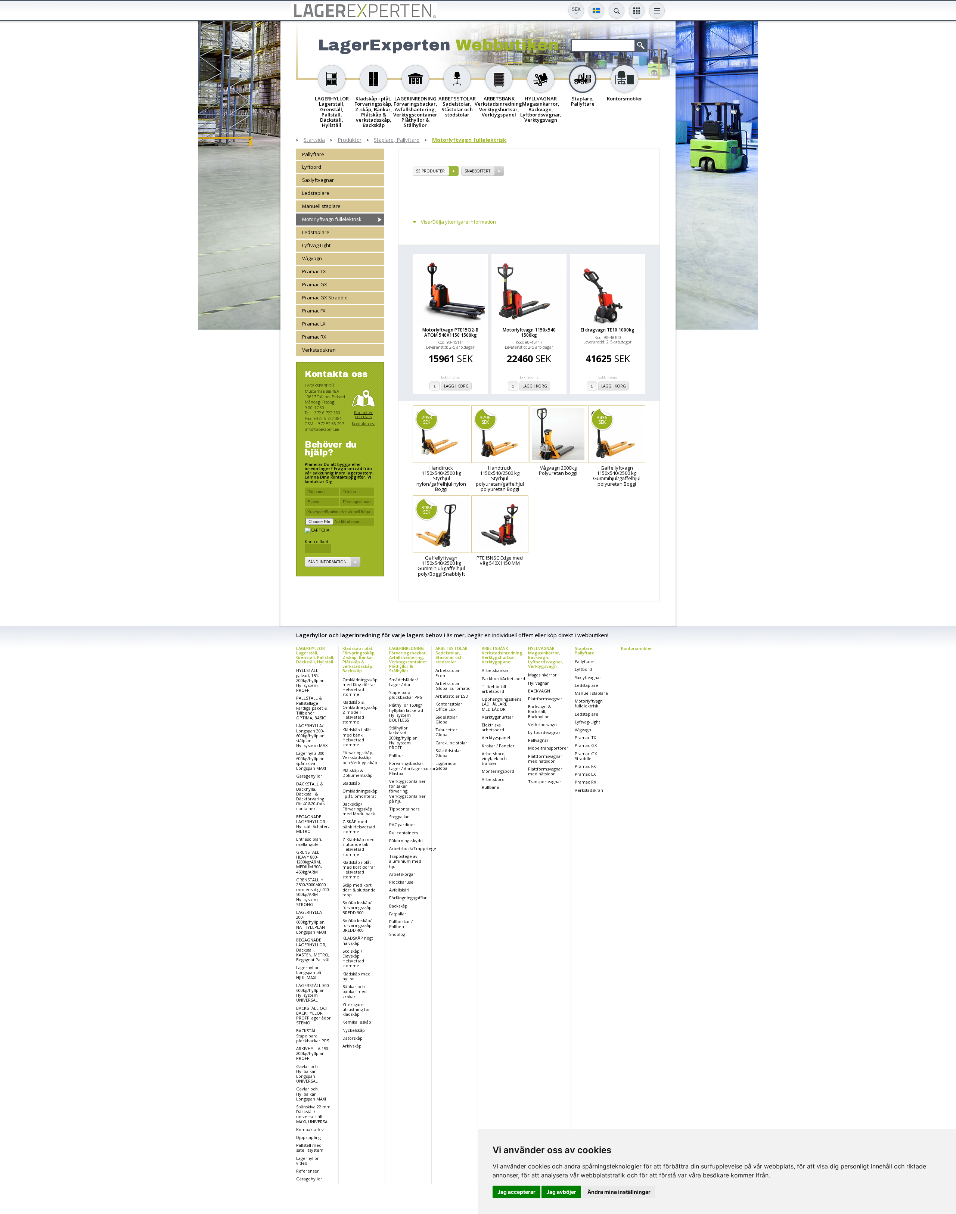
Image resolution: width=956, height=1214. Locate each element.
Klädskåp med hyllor (356, 976)
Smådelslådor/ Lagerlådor (403, 682)
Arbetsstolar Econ (447, 672)
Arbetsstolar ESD (451, 696)
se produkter (430, 171)
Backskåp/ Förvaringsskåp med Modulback (358, 808)
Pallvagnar (538, 740)
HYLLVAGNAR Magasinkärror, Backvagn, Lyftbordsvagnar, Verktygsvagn (546, 657)
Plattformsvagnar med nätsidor (545, 758)
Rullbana (490, 787)
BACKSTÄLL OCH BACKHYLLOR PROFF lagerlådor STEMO (313, 1015)
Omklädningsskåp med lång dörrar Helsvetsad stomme (360, 687)
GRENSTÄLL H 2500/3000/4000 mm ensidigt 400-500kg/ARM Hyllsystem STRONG (313, 892)
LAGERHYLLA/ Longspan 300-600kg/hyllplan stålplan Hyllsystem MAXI (312, 735)
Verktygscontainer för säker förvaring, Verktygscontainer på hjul (407, 791)
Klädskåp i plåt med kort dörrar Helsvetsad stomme (358, 869)
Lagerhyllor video (307, 1160)
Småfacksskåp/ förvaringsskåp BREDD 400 (357, 925)
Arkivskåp (351, 1046)
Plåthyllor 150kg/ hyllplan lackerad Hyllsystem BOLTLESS (406, 712)
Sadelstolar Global (446, 719)
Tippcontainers (404, 809)
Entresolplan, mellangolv (309, 841)
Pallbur (396, 755)
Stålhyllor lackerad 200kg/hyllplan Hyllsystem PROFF (403, 737)
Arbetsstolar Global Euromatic (452, 686)
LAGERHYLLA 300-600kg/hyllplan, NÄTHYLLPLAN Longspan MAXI (311, 922)
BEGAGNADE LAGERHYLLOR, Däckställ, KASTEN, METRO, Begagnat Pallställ (313, 949)
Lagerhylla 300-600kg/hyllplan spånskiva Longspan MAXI (311, 760)
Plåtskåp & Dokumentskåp (357, 773)
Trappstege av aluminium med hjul (405, 861)
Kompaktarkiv (310, 1129)
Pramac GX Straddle (325, 298)
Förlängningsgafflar (408, 897)
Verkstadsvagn (542, 724)
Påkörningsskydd (406, 840)
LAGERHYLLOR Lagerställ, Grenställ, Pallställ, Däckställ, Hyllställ (315, 654)
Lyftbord (311, 167)
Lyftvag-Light (316, 245)
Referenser (307, 1171)
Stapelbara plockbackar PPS (405, 695)
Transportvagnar (544, 781)
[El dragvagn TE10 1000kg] (607, 291)
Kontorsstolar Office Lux (448, 706)
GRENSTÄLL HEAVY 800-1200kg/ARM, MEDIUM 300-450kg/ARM (309, 862)
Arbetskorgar (402, 874)
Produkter (349, 140)
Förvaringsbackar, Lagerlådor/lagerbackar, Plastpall (413, 768)
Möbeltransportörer (548, 748)
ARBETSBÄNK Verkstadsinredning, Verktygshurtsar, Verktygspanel (503, 654)
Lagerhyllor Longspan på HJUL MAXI (308, 972)
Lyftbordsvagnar (544, 732)
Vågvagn (312, 258)
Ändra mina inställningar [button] (619, 1192)
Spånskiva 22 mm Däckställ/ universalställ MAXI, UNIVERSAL (313, 1114)
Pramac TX (314, 271)
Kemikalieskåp (356, 1022)
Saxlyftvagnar (318, 180)
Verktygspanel (496, 737)
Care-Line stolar (451, 742)
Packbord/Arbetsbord (503, 678)
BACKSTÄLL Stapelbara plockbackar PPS (312, 1035)
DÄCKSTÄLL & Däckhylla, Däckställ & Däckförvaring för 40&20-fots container (310, 796)
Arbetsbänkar (495, 670)
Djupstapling (308, 1137)
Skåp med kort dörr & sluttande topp (359, 889)
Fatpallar (397, 913)
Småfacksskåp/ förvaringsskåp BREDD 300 (357, 907)
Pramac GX (314, 284)
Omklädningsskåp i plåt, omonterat (360, 793)
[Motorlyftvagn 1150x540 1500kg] (529, 291)
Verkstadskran (319, 350)
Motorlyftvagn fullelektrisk (469, 140)
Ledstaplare (315, 193)
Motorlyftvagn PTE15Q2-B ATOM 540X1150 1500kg (450, 332)
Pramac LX (314, 324)
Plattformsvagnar (545, 698)
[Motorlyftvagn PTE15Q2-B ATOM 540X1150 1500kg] (450, 291)
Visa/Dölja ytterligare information (458, 222)
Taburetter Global (446, 732)
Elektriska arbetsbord (493, 727)
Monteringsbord (498, 771)
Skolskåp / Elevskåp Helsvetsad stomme (353, 958)
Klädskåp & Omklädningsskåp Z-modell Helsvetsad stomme (360, 712)
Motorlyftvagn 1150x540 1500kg (529, 332)
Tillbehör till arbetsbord (494, 689)
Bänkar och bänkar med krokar (354, 991)
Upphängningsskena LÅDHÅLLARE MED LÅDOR (502, 704)
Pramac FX (314, 311)
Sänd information (327, 562)
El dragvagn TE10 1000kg (607, 330)
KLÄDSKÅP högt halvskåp (357, 940)
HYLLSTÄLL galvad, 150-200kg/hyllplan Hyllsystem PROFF (310, 680)
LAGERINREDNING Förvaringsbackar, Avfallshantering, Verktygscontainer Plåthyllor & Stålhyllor (408, 659)
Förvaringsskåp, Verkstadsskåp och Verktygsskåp (359, 757)
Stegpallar (399, 816)
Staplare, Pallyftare (396, 140)
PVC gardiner (402, 824)
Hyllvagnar (538, 683)
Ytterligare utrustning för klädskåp (356, 1009)
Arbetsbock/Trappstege (412, 848)
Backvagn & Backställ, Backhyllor (539, 711)
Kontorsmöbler (636, 648)
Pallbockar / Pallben (401, 924)
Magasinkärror (542, 675)
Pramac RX (314, 337)
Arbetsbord (493, 779)
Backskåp (398, 906)
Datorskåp (352, 1038)
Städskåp (351, 783)
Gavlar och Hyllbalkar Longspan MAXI (311, 1093)
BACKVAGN (539, 691)
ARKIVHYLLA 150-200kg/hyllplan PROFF (313, 1053)
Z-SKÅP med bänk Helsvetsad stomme (358, 826)
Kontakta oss (363, 424)
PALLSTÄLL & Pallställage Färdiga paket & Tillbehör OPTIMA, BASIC (312, 707)
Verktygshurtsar (497, 717)
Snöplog (397, 934)
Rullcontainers (403, 832)
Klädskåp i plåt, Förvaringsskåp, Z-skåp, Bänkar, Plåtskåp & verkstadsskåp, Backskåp (359, 659)
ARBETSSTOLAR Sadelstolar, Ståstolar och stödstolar (451, 654)
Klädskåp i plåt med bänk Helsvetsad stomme (356, 737)
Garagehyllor (309, 776)
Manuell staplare (321, 206)
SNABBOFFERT (477, 171)
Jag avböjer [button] (561, 1192)
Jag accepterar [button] (516, 1192)
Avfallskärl (399, 890)
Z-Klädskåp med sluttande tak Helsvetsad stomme (358, 847)
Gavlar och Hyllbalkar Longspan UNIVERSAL (307, 1074)
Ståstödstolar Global (448, 753)
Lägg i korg (456, 386)
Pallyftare (313, 154)
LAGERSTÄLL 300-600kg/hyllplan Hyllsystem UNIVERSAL (313, 993)
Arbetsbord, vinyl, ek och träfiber (494, 758)
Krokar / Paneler (498, 745)
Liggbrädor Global (446, 765)
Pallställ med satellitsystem (309, 1147)
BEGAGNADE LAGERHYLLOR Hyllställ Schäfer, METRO (312, 824)
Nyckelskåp (353, 1030)
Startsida (314, 140)
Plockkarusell (402, 882)
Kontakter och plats (363, 415)
